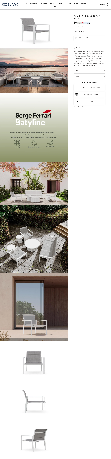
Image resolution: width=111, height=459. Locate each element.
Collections (33, 3)
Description (79, 47)
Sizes (77, 76)
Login (76, 31)
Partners (68, 3)
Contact (83, 3)
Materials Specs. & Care (91, 94)
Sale (54, 6)
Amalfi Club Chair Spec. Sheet (91, 87)
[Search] (108, 5)
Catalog (52, 3)
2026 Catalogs (91, 101)
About (60, 3)
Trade (76, 3)
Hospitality (43, 3)
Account (102, 4)
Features (78, 70)
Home (25, 3)
